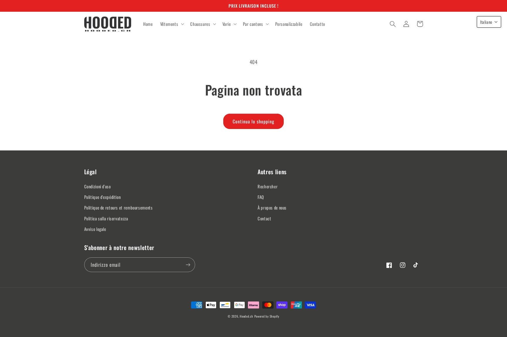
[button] (171, 24)
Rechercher (268, 186)
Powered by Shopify (266, 316)
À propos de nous (272, 207)
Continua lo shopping (254, 121)
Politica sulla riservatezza (106, 218)
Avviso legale (95, 229)
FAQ (261, 197)
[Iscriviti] (188, 264)
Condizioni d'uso (97, 186)
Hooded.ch (246, 316)
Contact (264, 218)
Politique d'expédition (102, 197)
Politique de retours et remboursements (118, 207)
